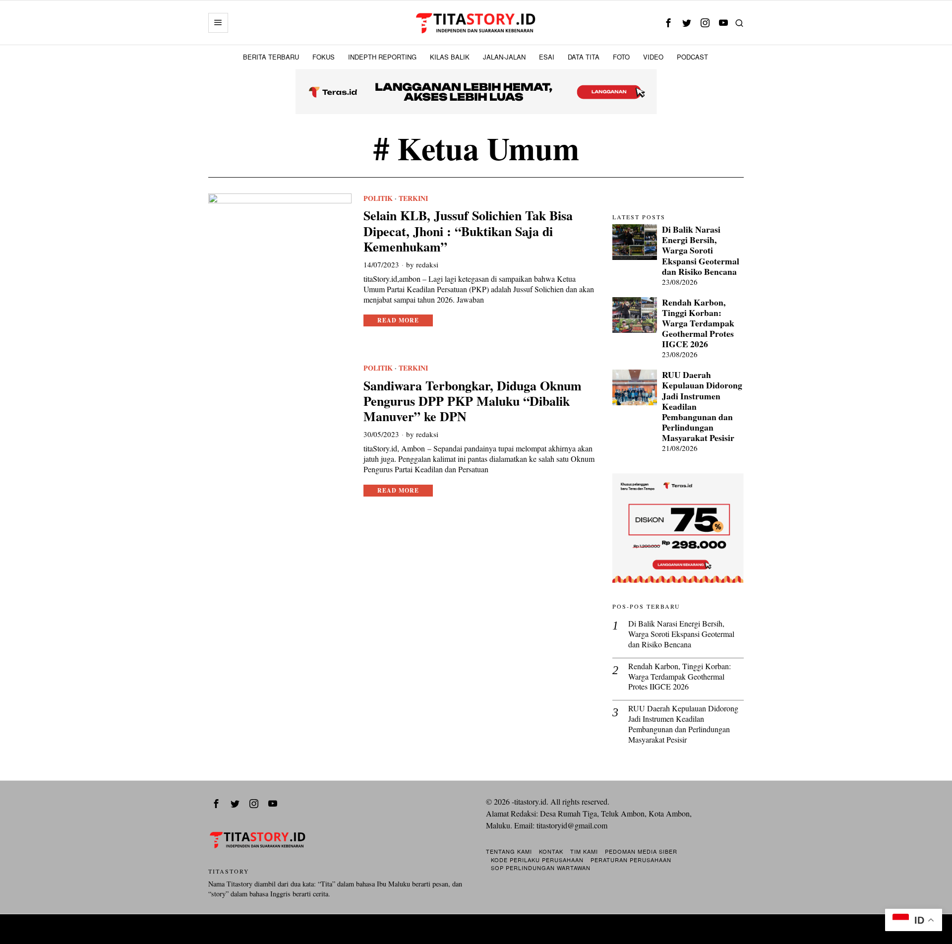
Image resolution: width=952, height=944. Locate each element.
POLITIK (378, 198)
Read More (398, 320)
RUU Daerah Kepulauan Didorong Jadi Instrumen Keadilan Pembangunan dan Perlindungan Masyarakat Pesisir (702, 406)
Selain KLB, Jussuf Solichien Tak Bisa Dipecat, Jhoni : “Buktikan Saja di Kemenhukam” (468, 231)
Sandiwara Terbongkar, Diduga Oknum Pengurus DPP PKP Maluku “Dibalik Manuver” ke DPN (472, 401)
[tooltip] (668, 22)
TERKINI (413, 198)
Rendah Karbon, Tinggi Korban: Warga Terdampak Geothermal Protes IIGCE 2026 (698, 323)
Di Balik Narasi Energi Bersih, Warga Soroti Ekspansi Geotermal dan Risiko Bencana (700, 250)
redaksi (427, 264)
